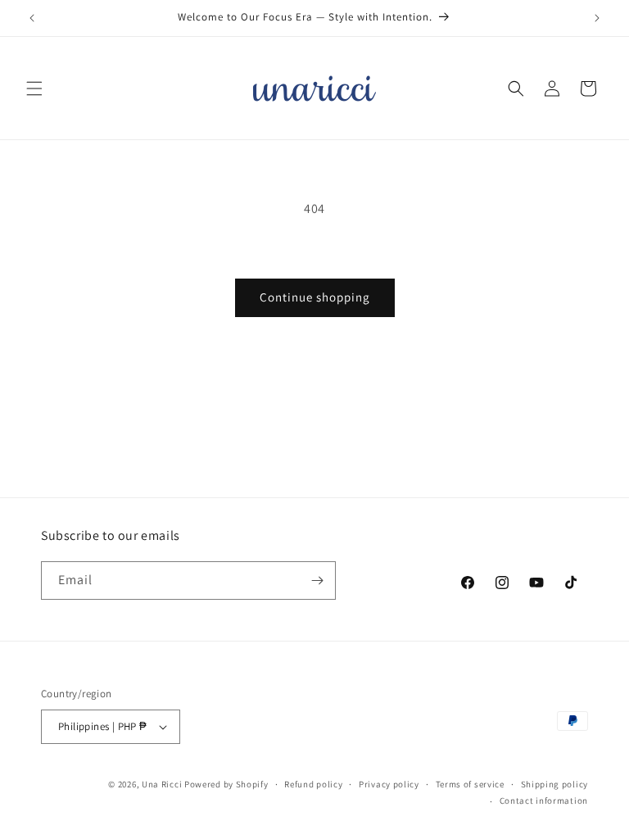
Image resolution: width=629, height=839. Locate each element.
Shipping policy (555, 784)
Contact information (544, 800)
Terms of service (470, 784)
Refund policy (313, 784)
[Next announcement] (597, 18)
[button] (34, 88)
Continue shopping (315, 297)
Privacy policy (389, 784)
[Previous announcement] (32, 18)
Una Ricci (162, 784)
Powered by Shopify (226, 784)
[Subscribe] (317, 580)
